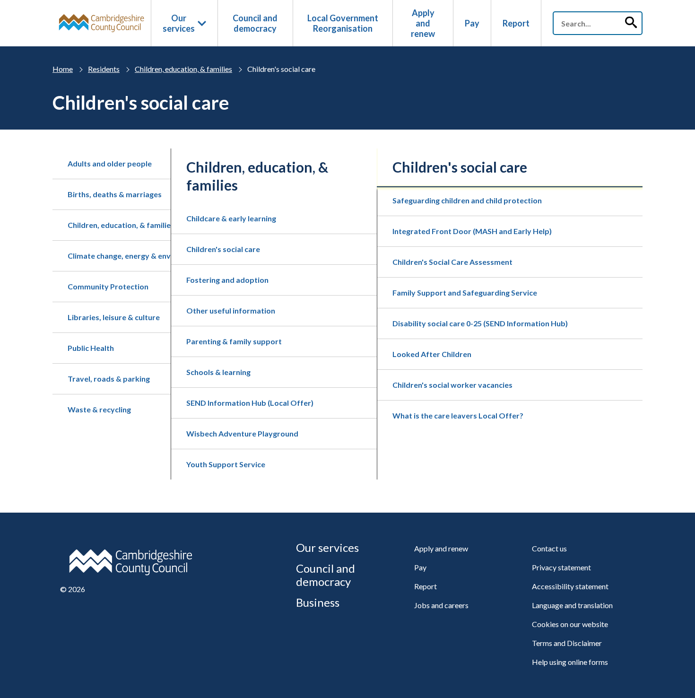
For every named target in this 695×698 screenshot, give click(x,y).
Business (317, 602)
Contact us (549, 548)
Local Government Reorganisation (342, 23)
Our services (179, 23)
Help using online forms (570, 661)
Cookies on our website (570, 623)
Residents (104, 68)
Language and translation (572, 605)
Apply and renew (423, 23)
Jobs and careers (441, 605)
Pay (472, 23)
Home (62, 68)
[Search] (631, 23)
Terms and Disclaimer (567, 642)
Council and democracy (255, 23)
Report (516, 23)
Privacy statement (561, 567)
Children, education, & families (183, 68)
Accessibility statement (570, 586)
